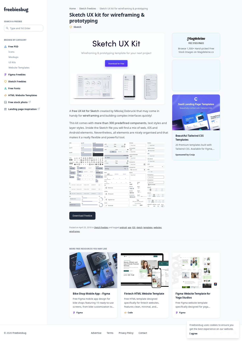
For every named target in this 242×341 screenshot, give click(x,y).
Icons (11, 51)
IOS (133, 227)
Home (72, 8)
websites (158, 227)
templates (148, 227)
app (129, 227)
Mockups (13, 57)
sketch (139, 227)
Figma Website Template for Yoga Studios (192, 295)
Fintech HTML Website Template (144, 293)
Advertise (96, 332)
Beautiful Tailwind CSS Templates (189, 138)
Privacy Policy (126, 332)
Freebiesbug (19, 332)
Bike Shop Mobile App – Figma (91, 293)
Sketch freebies (87, 8)
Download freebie (82, 215)
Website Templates (19, 67)
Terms (110, 332)
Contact (143, 332)
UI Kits (12, 62)
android (123, 227)
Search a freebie (13, 21)
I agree (193, 333)
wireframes (74, 231)
